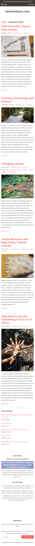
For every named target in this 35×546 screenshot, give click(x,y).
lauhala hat (4, 169)
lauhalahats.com (17, 11)
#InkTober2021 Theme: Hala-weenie (16, 28)
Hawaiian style (17, 33)
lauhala (26, 33)
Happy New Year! (6, 423)
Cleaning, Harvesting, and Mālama (17, 99)
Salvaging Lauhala (12, 163)
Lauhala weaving (15, 169)
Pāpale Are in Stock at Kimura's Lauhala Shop (15, 429)
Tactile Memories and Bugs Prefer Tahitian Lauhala (14, 242)
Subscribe (27, 537)
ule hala (25, 326)
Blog (3, 22)
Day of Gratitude (6, 435)
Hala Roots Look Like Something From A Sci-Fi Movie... (16, 320)
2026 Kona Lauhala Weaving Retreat (17, 459)
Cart (32, 4)
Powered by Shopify (27, 542)
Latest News (17, 456)
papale (25, 169)
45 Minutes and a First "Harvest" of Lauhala (14, 442)
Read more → (5, 90)
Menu (5, 4)
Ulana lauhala (12, 172)
